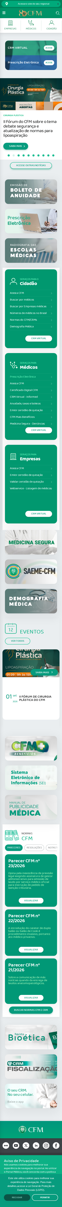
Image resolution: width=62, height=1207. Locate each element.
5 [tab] (28, 155)
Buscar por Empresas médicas (28, 306)
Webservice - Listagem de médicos (31, 488)
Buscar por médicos (22, 300)
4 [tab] (23, 155)
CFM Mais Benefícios (22, 417)
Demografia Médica (22, 326)
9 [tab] (48, 155)
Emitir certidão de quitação (26, 410)
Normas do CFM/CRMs (23, 320)
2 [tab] (13, 155)
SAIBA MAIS (15, 146)
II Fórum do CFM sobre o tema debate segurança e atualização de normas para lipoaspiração (29, 128)
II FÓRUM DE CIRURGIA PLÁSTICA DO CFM (35, 698)
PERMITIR (45, 1197)
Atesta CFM (17, 293)
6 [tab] (33, 155)
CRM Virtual (38, 338)
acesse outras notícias (31, 165)
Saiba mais (43, 672)
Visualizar (31, 901)
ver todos (17, 641)
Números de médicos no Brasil (28, 313)
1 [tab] (8, 155)
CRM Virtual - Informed (24, 397)
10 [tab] (53, 155)
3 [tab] (18, 155)
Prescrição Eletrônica (23, 377)
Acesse (49, 48)
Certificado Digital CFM (24, 390)
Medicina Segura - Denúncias (27, 424)
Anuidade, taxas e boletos (25, 403)
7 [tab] (38, 155)
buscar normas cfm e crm (31, 1010)
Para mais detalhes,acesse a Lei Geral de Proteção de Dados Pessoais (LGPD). (31, 1186)
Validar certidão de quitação (27, 482)
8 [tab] (43, 155)
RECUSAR (17, 1197)
